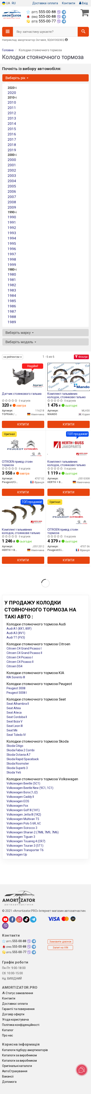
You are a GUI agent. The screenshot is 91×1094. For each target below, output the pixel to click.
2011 (12, 108)
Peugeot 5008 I (17, 692)
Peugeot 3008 (16, 688)
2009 (12, 207)
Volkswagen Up (17, 854)
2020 (12, 93)
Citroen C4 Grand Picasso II (24, 653)
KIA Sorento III (16, 677)
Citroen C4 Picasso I (20, 657)
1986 (12, 306)
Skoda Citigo (15, 745)
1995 (12, 243)
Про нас (7, 1035)
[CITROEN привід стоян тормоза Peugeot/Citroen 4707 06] (68, 512)
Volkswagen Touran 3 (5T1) (25, 845)
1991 (12, 222)
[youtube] (5, 919)
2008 (12, 202)
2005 (12, 186)
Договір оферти (13, 1014)
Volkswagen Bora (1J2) (22, 792)
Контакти (68, 3)
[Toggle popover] (82, 1070)
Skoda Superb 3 (17, 768)
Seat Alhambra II (18, 703)
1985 (12, 301)
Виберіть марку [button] (19, 332)
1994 (12, 238)
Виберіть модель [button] (20, 342)
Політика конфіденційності (20, 1025)
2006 (12, 191)
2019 (12, 150)
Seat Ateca (14, 712)
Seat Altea (14, 708)
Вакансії (8, 1076)
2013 (12, 118)
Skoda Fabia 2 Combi (20, 750)
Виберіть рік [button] (16, 78)
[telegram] (33, 919)
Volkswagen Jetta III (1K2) (24, 814)
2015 (12, 129)
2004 (12, 181)
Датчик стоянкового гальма (21, 393)
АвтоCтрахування (14, 1071)
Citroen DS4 (14, 666)
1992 (12, 228)
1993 (12, 233)
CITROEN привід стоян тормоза (17, 463)
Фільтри (83, 356)
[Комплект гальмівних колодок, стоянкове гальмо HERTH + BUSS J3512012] (23, 512)
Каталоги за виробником (19, 1055)
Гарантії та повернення (18, 1009)
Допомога (9, 1081)
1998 (12, 259)
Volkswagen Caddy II (20, 796)
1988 (12, 317)
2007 (12, 197)
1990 (12, 217)
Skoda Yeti (14, 772)
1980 (12, 274)
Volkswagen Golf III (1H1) (23, 810)
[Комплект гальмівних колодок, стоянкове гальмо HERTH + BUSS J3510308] (68, 444)
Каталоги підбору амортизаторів (25, 1050)
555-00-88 (44, 12)
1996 (12, 249)
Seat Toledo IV (16, 734)
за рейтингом (11, 356)
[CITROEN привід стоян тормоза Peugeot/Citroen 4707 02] (23, 444)
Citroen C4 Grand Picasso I (24, 648)
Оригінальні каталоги (17, 1066)
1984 (12, 295)
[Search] (83, 32)
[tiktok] (26, 919)
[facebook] (12, 919)
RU (14, 3)
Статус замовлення (19, 993)
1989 (12, 322)
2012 (12, 113)
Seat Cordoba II (17, 717)
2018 (12, 145)
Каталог (8, 1030)
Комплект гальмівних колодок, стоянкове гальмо (66, 395)
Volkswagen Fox (17, 805)
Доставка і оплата (45, 3)
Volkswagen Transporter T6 (25, 850)
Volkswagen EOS (18, 801)
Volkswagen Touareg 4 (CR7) (26, 841)
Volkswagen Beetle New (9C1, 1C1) (30, 788)
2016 (12, 134)
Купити (23, 424)
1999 (12, 265)
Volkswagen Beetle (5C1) (23, 783)
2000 (12, 160)
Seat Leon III (15, 726)
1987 (12, 311)
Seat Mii (12, 730)
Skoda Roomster (18, 763)
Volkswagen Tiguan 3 (21, 836)
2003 (12, 175)
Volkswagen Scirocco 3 (22, 828)
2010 (12, 102)
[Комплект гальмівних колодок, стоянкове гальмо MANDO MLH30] (68, 376)
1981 (12, 280)
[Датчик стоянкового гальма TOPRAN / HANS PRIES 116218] (23, 376)
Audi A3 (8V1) (16, 633)
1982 (12, 285)
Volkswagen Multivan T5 (23, 819)
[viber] (5, 926)
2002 (12, 170)
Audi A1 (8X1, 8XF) (19, 628)
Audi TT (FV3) (16, 637)
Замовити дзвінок (60, 941)
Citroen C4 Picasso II (20, 661)
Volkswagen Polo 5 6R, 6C (24, 823)
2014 (12, 123)
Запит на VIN (60, 947)
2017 (12, 139)
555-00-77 (44, 21)
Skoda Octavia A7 (18, 754)
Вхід (84, 3)
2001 (12, 165)
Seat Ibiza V (14, 721)
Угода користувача (15, 1019)
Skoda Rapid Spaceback (23, 759)
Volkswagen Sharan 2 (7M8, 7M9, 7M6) (33, 832)
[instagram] (19, 919)
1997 (12, 254)
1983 (12, 290)
